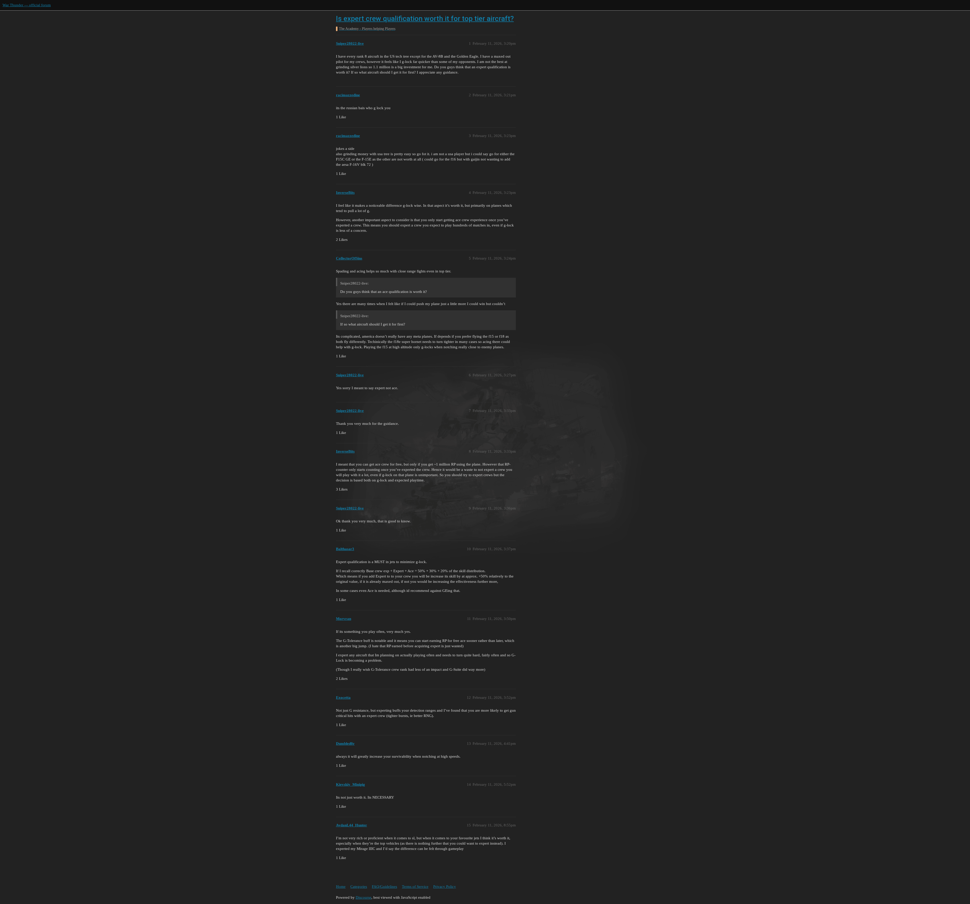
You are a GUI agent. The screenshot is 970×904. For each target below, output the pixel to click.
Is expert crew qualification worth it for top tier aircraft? (425, 18)
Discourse (363, 897)
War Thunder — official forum (27, 5)
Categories (358, 887)
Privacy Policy (444, 887)
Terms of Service (415, 887)
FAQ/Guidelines (384, 887)
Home (341, 887)
